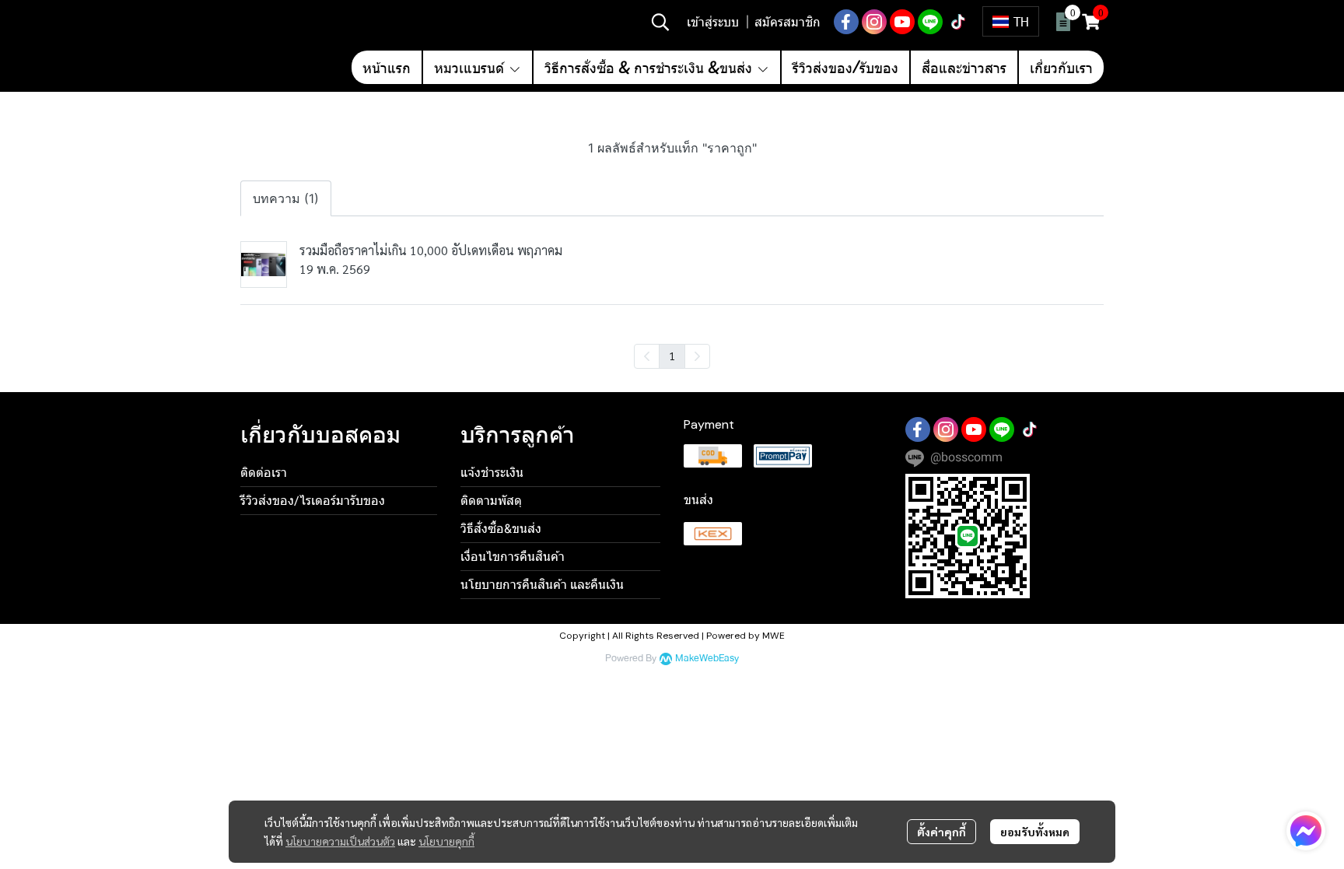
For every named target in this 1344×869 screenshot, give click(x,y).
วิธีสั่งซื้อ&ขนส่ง (500, 528)
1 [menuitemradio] (672, 356)
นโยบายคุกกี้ (446, 841)
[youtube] (902, 21)
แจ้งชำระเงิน (491, 472)
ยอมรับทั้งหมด (1034, 832)
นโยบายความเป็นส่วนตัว (340, 841)
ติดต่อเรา (263, 472)
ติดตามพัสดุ (491, 500)
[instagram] (874, 21)
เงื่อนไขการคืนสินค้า (512, 556)
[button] (660, 22)
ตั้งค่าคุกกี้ (941, 832)
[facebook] (846, 21)
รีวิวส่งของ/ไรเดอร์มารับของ (312, 500)
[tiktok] (958, 21)
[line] (930, 21)
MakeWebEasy (707, 658)
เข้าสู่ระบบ (713, 21)
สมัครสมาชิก (787, 21)
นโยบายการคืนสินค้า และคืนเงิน (542, 584)
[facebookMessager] (1305, 830)
